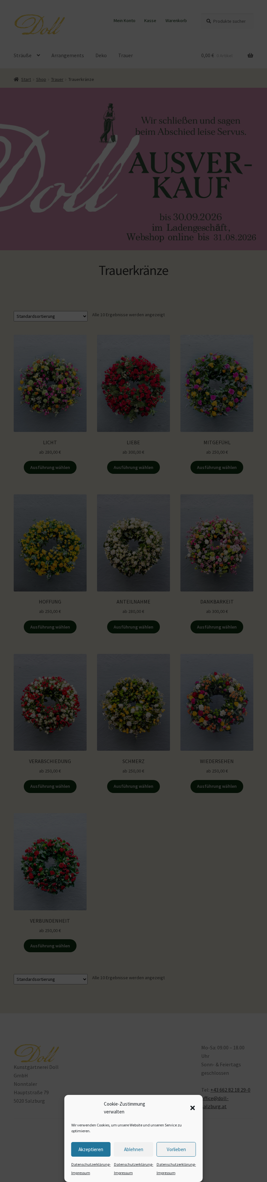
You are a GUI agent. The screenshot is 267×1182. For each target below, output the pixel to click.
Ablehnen (133, 1149)
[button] (193, 1108)
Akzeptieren (90, 1149)
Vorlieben (176, 1149)
